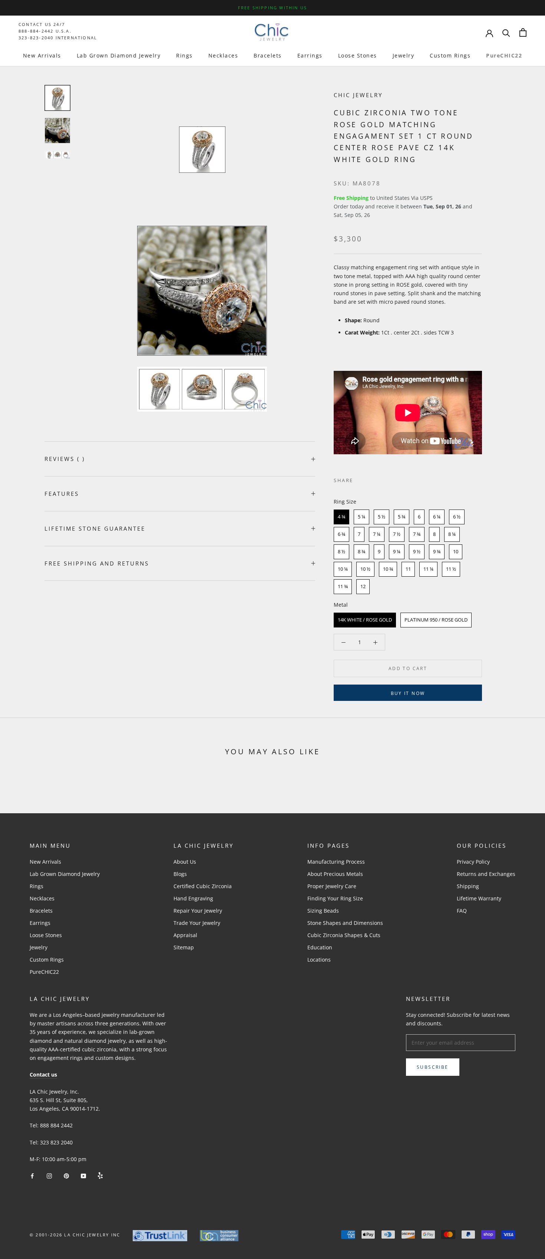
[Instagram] (49, 1175)
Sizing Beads (323, 910)
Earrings (310, 55)
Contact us (43, 1074)
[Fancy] (100, 1175)
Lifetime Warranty (479, 898)
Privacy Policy (473, 861)
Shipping (468, 886)
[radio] (341, 517)
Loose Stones (357, 55)
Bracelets (268, 55)
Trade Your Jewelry (197, 922)
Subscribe (433, 1067)
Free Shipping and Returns (96, 563)
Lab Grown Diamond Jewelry (119, 55)
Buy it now (408, 693)
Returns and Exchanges (486, 873)
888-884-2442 (36, 31)
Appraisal (185, 935)
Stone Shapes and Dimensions (345, 922)
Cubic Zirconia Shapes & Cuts (343, 935)
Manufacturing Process (336, 861)
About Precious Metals (335, 873)
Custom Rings (450, 55)
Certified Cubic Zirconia (203, 886)
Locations (319, 959)
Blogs (180, 873)
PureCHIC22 (504, 55)
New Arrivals (42, 55)
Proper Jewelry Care (331, 886)
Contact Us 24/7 (42, 24)
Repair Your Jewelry (198, 910)
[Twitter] (370, 479)
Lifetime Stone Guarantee (94, 528)
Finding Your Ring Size (335, 898)
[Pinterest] (379, 479)
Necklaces (223, 55)
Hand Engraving (193, 898)
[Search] (506, 32)
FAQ (462, 910)
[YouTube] (83, 1175)
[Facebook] (360, 479)
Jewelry (403, 55)
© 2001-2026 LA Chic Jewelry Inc (75, 1234)
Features (61, 493)
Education (319, 947)
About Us (185, 861)
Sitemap (184, 947)
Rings (184, 55)
